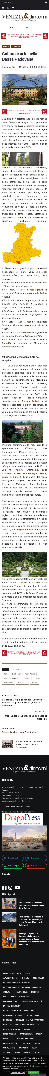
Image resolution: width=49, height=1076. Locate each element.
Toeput (27, 678)
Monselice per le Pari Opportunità (30, 1020)
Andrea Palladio (19, 670)
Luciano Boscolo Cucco (13, 1015)
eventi (13, 997)
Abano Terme (8, 973)
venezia (36, 1053)
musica (27, 1029)
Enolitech (35, 992)
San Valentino (9, 1048)
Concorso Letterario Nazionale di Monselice (22, 987)
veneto (27, 1053)
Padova (39, 1034)
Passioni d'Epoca (10, 1043)
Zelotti (23, 582)
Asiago (27, 973)
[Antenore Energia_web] (24, 36)
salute (37, 1043)
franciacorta (25, 997)
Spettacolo (23, 1048)
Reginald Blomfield (12, 678)
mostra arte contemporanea (27, 1025)
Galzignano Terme (10, 1001)
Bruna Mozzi (8, 67)
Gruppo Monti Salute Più (32, 1001)
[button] (13, 858)
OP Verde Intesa (26, 1034)
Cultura (6, 992)
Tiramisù (6, 1053)
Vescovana (8, 683)
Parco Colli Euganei (25, 1039)
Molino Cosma (33, 1015)
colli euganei (38, 978)
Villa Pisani (22, 683)
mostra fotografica (11, 1029)
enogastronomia (20, 992)
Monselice (7, 1020)
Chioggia (25, 978)
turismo (17, 1053)
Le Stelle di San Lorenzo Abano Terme (18, 1011)
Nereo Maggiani (9, 1034)
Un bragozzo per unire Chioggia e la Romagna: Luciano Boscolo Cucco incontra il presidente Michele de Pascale (31, 939)
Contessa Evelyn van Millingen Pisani (19, 674)
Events (6, 46)
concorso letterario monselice (16, 983)
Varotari (38, 678)
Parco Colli (8, 1039)
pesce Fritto (26, 1043)
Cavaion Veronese (10, 978)
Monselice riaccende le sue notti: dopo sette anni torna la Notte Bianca (31, 905)
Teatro (34, 1048)
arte (19, 973)
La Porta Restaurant (11, 1006)
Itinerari (16, 46)
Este (5, 997)
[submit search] (46, 3)
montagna (7, 1025)
